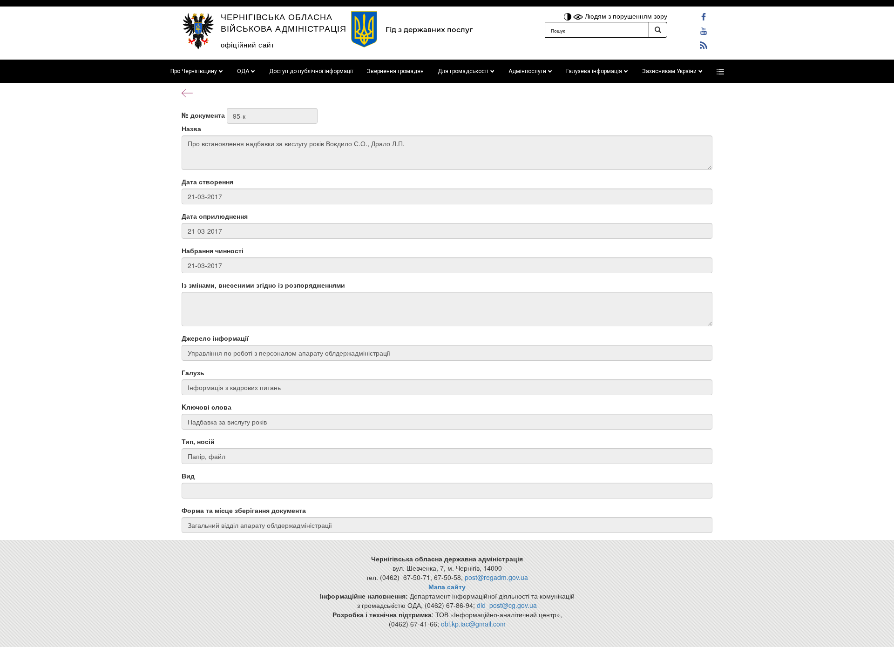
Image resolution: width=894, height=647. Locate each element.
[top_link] (720, 71)
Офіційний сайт (248, 44)
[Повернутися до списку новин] (187, 92)
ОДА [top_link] (243, 71)
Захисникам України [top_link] (669, 71)
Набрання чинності (213, 250)
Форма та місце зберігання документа (244, 510)
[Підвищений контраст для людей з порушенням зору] (568, 15)
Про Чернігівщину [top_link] (193, 71)
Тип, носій (198, 441)
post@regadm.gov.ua (496, 577)
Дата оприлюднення (215, 216)
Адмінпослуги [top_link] (527, 71)
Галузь (193, 372)
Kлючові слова (206, 406)
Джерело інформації (215, 338)
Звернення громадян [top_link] (395, 71)
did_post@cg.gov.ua (507, 605)
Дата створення (207, 181)
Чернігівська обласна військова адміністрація (283, 22)
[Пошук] (658, 30)
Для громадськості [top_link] (463, 71)
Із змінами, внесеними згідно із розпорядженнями (263, 285)
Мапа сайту (447, 586)
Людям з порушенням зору (625, 15)
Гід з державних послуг (429, 30)
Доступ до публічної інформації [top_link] (311, 71)
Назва (191, 128)
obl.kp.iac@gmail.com (473, 623)
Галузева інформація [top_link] (594, 71)
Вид (188, 475)
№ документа (203, 115)
